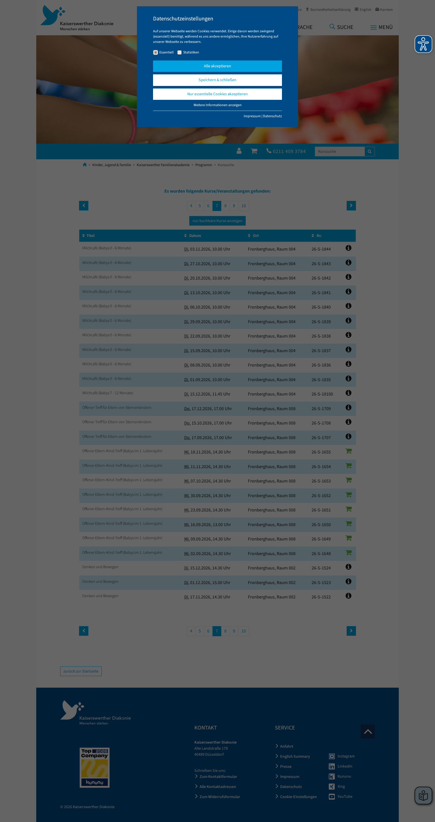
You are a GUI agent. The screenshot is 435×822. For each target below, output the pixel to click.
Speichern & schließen (217, 80)
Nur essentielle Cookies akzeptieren (217, 94)
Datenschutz (272, 116)
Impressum (252, 116)
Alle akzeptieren (217, 66)
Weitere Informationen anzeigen (218, 105)
